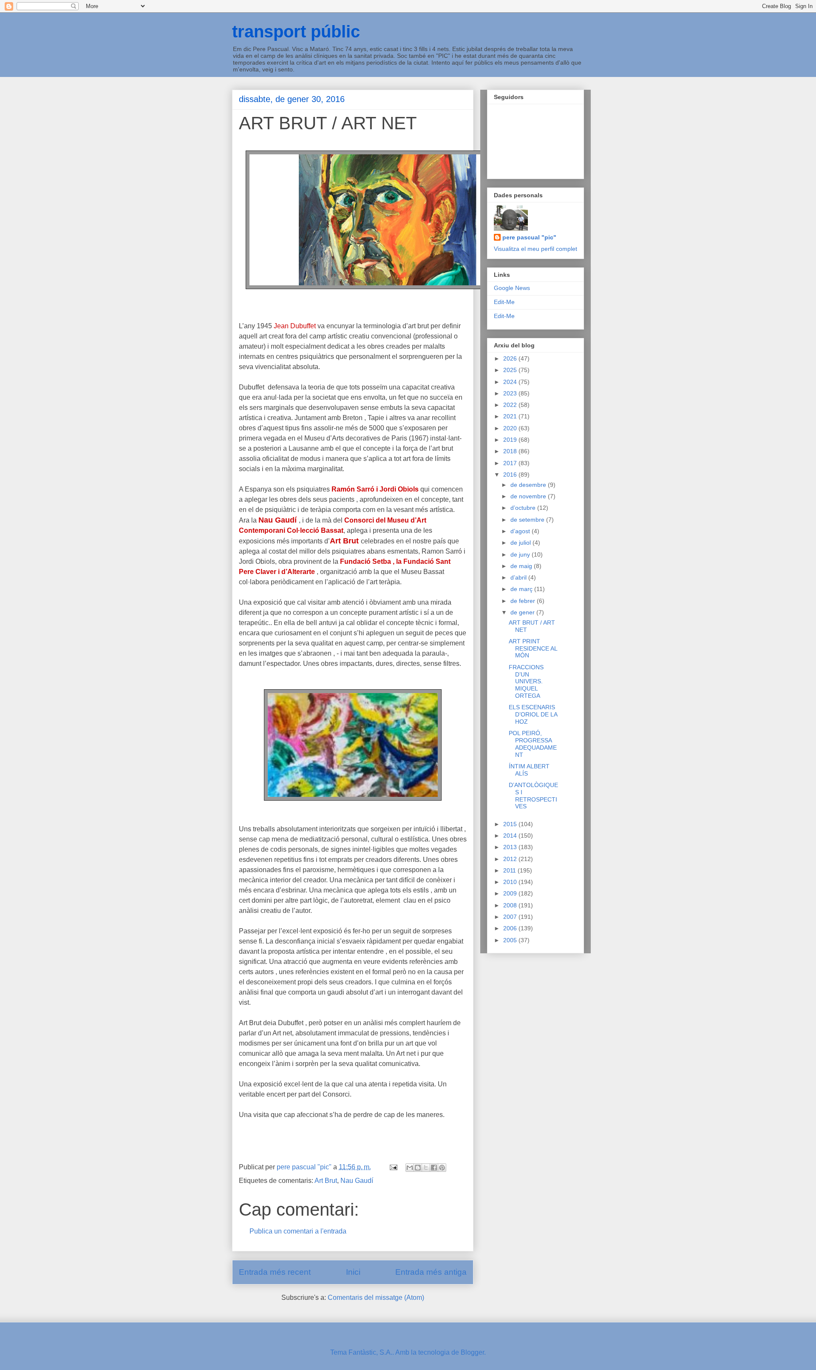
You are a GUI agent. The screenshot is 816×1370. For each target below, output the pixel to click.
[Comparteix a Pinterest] (442, 1167)
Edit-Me (504, 301)
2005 (510, 940)
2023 (510, 393)
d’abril (519, 577)
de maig (522, 566)
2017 (510, 463)
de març (522, 589)
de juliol (521, 542)
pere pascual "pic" (529, 237)
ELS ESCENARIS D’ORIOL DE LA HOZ (533, 714)
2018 (510, 451)
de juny (521, 554)
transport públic (296, 31)
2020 (510, 428)
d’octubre (523, 507)
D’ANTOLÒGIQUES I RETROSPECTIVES (533, 796)
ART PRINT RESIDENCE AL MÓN (533, 648)
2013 (510, 847)
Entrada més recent (275, 1272)
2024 (510, 381)
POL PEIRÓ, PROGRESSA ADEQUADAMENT (533, 744)
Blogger (472, 1352)
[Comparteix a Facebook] (434, 1167)
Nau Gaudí (356, 1180)
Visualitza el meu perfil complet (535, 248)
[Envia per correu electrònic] (409, 1167)
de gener (523, 612)
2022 (510, 404)
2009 (510, 893)
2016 (510, 474)
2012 (510, 859)
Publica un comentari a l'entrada (297, 1231)
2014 (510, 835)
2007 (510, 916)
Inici (353, 1272)
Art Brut (325, 1180)
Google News (512, 287)
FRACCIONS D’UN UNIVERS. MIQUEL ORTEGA (526, 681)
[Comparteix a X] (426, 1167)
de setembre (528, 519)
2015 (510, 824)
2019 (510, 439)
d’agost (521, 531)
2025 (510, 370)
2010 (510, 881)
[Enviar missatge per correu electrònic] (392, 1167)
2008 (510, 905)
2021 (510, 416)
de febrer (523, 600)
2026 (510, 358)
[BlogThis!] (418, 1167)
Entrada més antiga (431, 1272)
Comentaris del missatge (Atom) (376, 1297)
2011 (510, 870)
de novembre (529, 496)
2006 (510, 928)
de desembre (529, 484)
